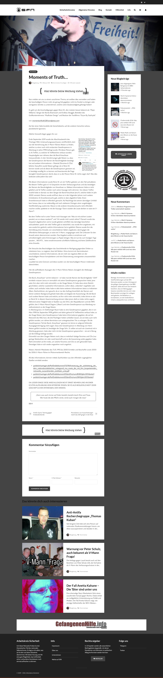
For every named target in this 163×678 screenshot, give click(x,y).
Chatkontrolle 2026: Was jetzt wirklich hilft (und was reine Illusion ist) (123, 249)
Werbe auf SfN (57, 659)
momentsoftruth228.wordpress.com (45, 121)
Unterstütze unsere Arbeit (124, 154)
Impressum (55, 646)
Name (31, 478)
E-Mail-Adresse (56, 478)
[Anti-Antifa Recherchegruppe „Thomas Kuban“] (42, 523)
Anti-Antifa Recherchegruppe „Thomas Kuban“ (84, 516)
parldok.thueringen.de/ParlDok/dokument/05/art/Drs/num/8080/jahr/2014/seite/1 (63, 374)
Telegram (123, 646)
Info (129, 10)
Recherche (33, 71)
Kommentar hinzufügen (60, 83)
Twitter (122, 650)
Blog (100, 10)
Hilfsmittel (120, 10)
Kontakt (109, 10)
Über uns (55, 650)
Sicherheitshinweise (67, 10)
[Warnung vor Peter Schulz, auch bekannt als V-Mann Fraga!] (42, 559)
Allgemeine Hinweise (87, 10)
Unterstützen (56, 655)
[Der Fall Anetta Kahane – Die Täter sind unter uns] (42, 596)
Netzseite (77, 478)
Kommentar (32, 451)
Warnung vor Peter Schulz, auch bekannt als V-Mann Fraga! (84, 552)
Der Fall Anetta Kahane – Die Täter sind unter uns (83, 587)
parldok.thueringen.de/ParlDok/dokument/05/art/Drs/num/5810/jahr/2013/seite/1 (63, 377)
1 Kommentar (83, 535)
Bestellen (98, 658)
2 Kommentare (83, 571)
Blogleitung (35, 83)
